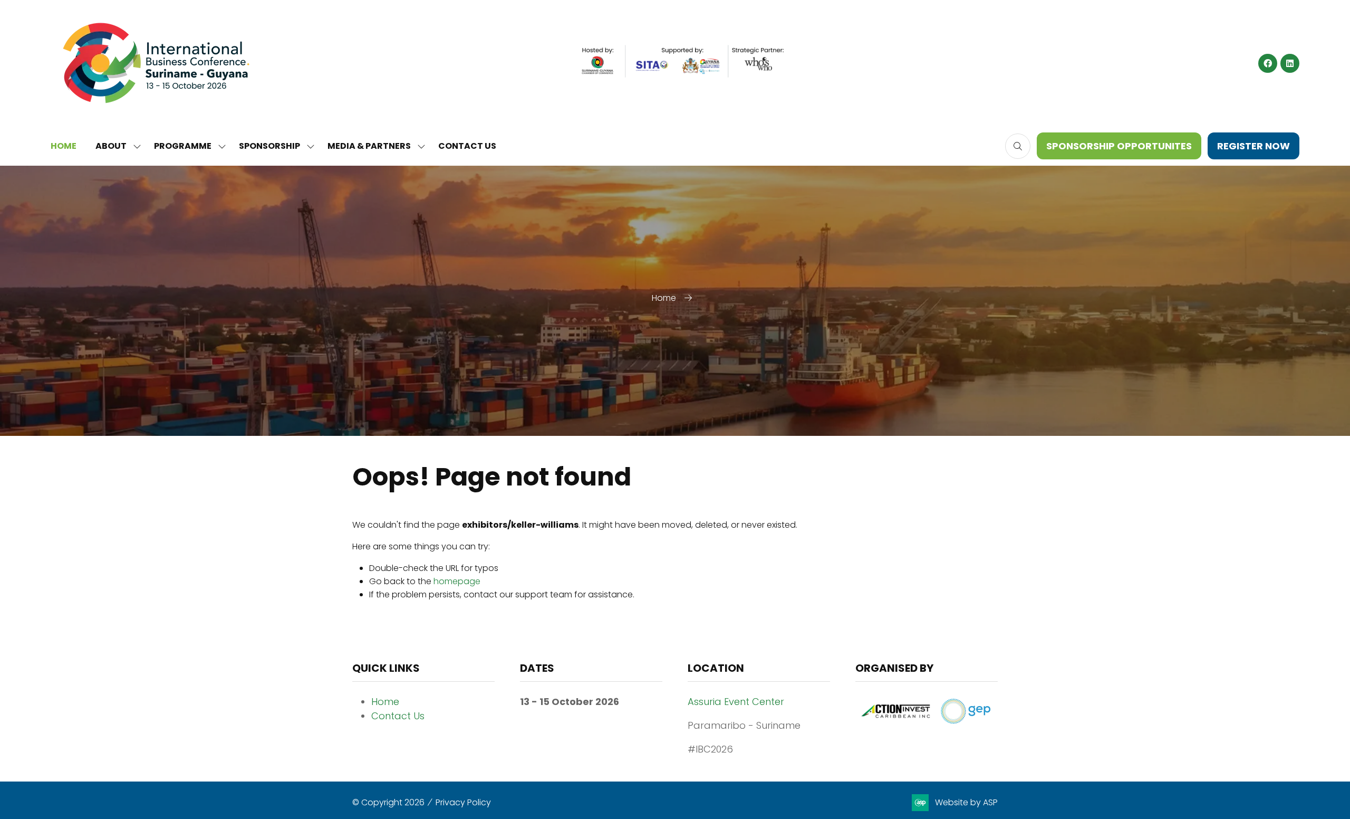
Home (664, 298)
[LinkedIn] (1289, 63)
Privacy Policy (463, 802)
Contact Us (398, 715)
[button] (1017, 146)
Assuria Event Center (736, 701)
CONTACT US (467, 146)
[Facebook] (1267, 63)
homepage (456, 581)
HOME (63, 146)
